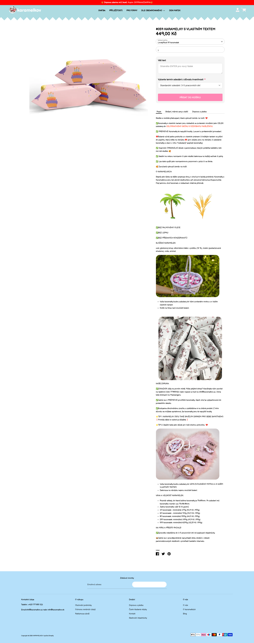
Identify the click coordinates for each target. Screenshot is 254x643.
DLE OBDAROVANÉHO (152, 10)
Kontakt (132, 614)
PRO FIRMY (131, 10)
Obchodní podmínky (83, 605)
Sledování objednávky (138, 618)
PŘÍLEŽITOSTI (116, 10)
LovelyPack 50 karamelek (168, 42)
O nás (185, 605)
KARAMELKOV (38, 636)
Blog (185, 614)
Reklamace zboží (82, 614)
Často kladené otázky (138, 609)
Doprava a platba (199, 112)
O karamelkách (189, 609)
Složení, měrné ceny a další (176, 112)
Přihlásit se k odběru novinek (149, 584)
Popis (159, 112)
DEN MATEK (174, 10)
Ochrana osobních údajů (85, 609)
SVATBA (101, 10)
